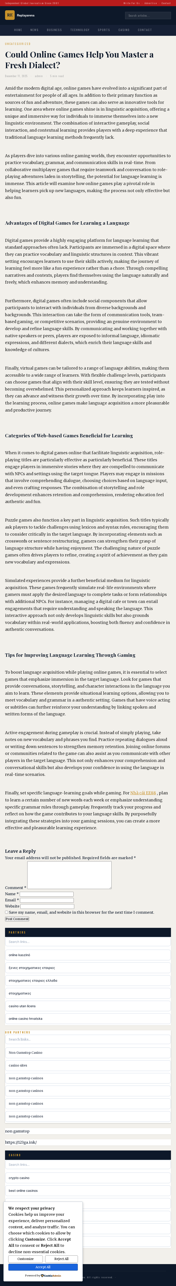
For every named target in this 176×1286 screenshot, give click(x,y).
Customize (25, 1259)
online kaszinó (19, 955)
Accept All (43, 1267)
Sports (104, 30)
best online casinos (23, 1190)
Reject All (61, 1259)
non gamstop (17, 1131)
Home (18, 30)
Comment (15, 887)
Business (54, 30)
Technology (80, 30)
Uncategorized (18, 44)
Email (12, 900)
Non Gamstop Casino (25, 1053)
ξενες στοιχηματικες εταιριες (32, 968)
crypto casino (19, 1178)
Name (12, 894)
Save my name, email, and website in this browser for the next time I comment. (81, 912)
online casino (18, 1241)
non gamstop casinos (26, 1078)
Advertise (151, 3)
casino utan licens (22, 1006)
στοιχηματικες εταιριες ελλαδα (33, 980)
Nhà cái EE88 (143, 793)
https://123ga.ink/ (21, 1142)
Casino (124, 30)
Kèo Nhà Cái (18, 1216)
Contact (166, 3)
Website (12, 906)
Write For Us (132, 3)
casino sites (18, 1065)
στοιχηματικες (20, 993)
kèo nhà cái (17, 1229)
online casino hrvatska (25, 1018)
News (34, 30)
